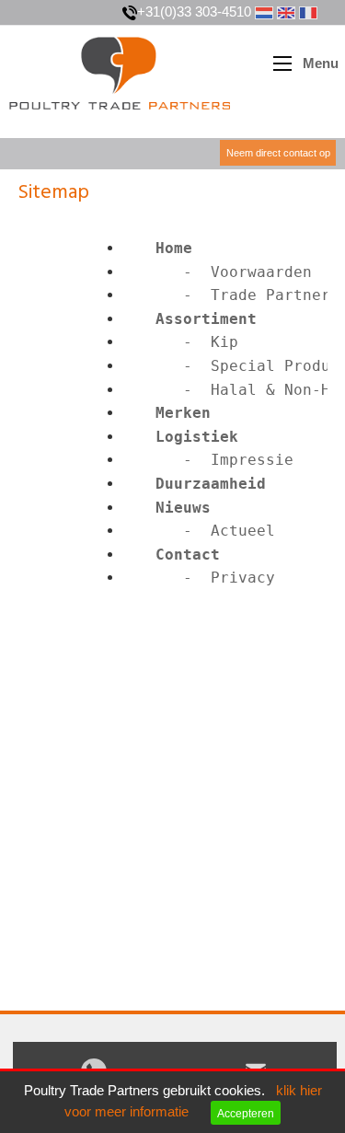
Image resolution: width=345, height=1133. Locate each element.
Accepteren (245, 1113)
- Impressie (210, 459)
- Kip (183, 342)
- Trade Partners (233, 295)
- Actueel (201, 530)
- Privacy (201, 577)
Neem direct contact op (278, 152)
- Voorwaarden (220, 272)
